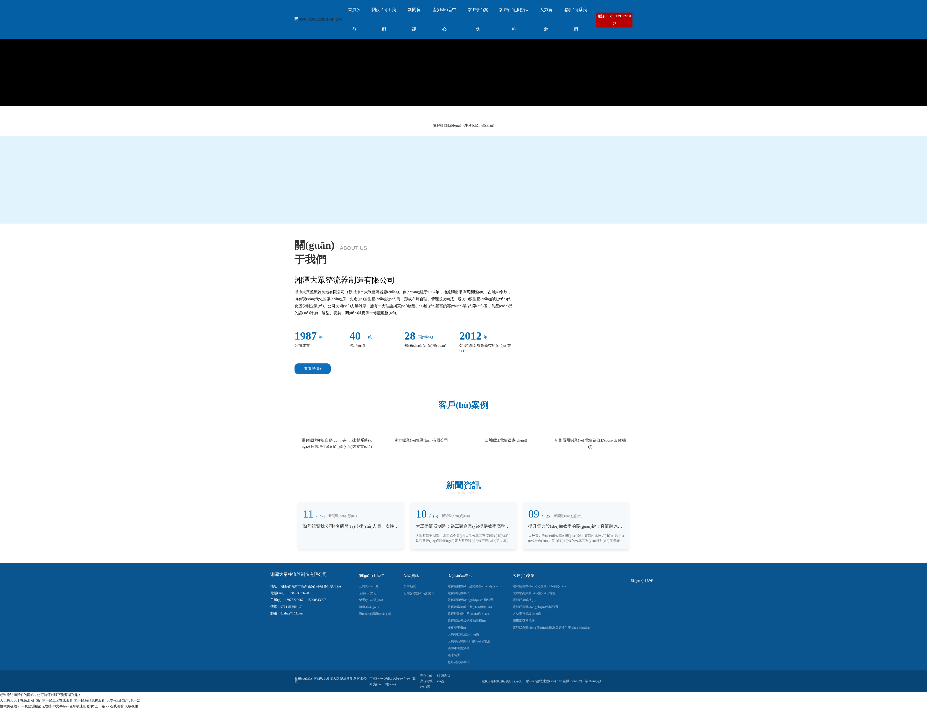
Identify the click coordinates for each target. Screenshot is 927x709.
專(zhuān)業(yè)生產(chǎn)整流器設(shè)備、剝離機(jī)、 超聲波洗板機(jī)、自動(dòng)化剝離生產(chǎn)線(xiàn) (463, 78)
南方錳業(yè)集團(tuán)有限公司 (421, 440)
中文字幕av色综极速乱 (69, 706)
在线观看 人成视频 (124, 706)
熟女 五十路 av (98, 706)
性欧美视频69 (10, 706)
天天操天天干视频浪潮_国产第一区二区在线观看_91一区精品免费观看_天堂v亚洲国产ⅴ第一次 (70, 700)
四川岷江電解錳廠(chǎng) (506, 440)
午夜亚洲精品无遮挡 (36, 706)
